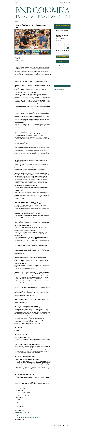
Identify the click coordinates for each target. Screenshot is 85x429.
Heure (57, 53)
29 (64, 50)
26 (58, 50)
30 (66, 50)
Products (16, 21)
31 (68, 50)
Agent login (69, 425)
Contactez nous (58, 86)
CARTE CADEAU (62, 61)
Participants (58, 32)
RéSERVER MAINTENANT (62, 56)
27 (60, 50)
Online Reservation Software (57, 425)
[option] (19, 52)
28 (62, 50)
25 (56, 50)
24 (68, 48)
